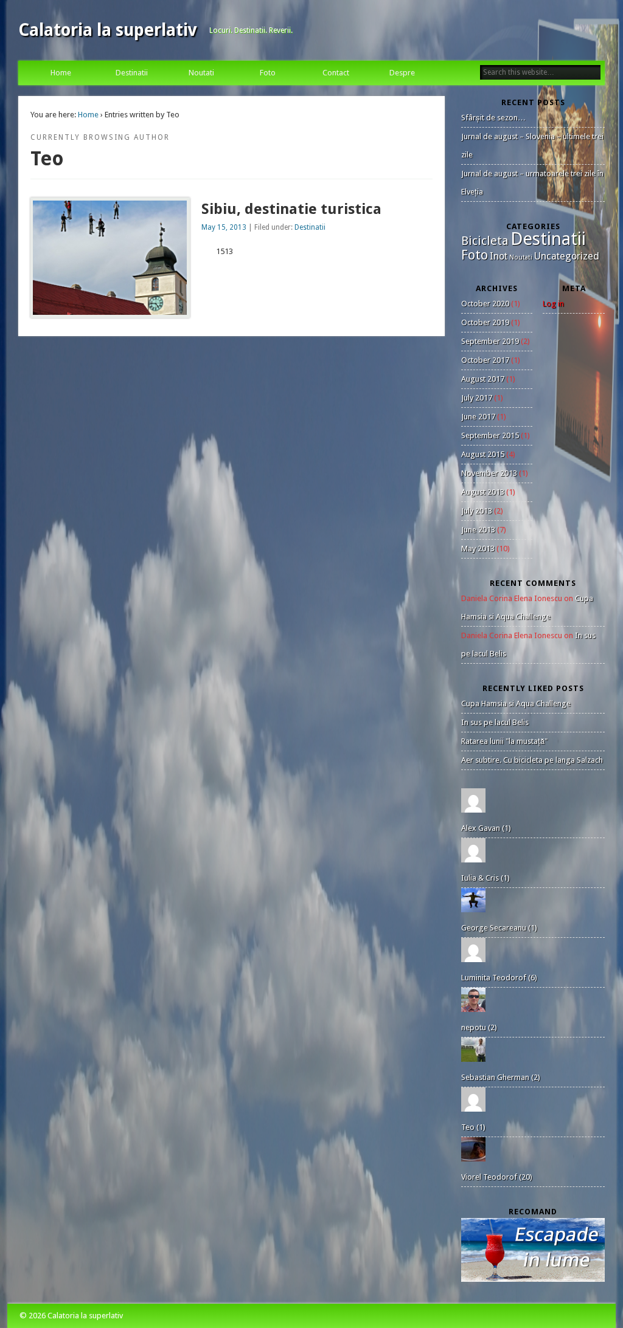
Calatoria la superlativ (107, 30)
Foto (268, 72)
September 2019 (490, 341)
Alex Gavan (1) (486, 828)
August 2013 (482, 492)
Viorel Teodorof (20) (496, 1177)
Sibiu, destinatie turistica (291, 209)
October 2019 (485, 322)
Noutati (201, 72)
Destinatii (132, 72)
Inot (498, 256)
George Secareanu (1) (499, 927)
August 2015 (482, 454)
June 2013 (478, 529)
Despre (402, 72)
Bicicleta (485, 241)
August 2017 (482, 379)
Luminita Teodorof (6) (499, 977)
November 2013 (489, 473)
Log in (553, 303)
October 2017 (485, 360)
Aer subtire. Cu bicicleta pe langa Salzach (532, 760)
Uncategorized (566, 256)
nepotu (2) (479, 1027)
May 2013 (478, 548)
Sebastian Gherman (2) (500, 1077)
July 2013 (476, 510)
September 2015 (490, 435)
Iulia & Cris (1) (485, 877)
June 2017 (478, 416)
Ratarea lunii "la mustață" (504, 741)
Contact (335, 72)
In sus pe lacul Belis (495, 722)
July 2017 (476, 397)
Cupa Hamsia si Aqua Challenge (516, 703)
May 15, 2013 (223, 227)
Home (60, 72)
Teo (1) (473, 1127)
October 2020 (485, 303)
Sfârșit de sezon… (493, 117)
